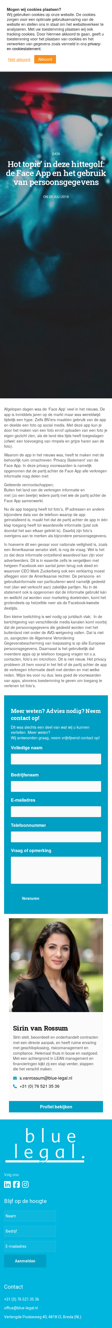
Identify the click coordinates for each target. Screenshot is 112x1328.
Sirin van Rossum (40, 1028)
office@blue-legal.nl (21, 1308)
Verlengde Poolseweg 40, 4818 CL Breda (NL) (42, 1317)
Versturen (30, 898)
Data (56, 153)
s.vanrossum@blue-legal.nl (45, 1078)
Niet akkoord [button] (19, 59)
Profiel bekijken (56, 1106)
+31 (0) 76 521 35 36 (39, 1086)
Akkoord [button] (45, 59)
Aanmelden (25, 1261)
